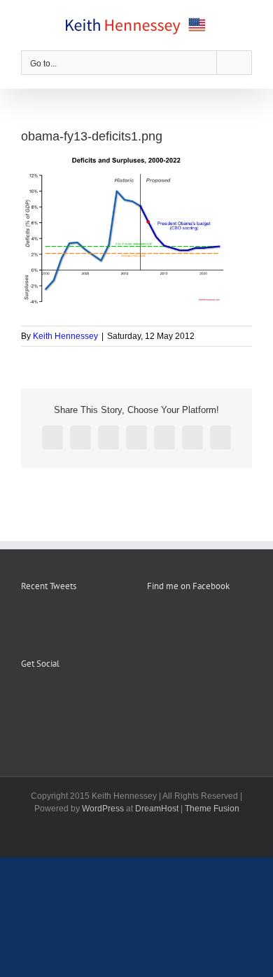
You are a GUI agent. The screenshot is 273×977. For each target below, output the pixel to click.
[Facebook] (25, 698)
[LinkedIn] (82, 698)
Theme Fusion (212, 808)
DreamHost (156, 808)
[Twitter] (63, 698)
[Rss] (44, 698)
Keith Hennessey (65, 336)
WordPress (103, 808)
